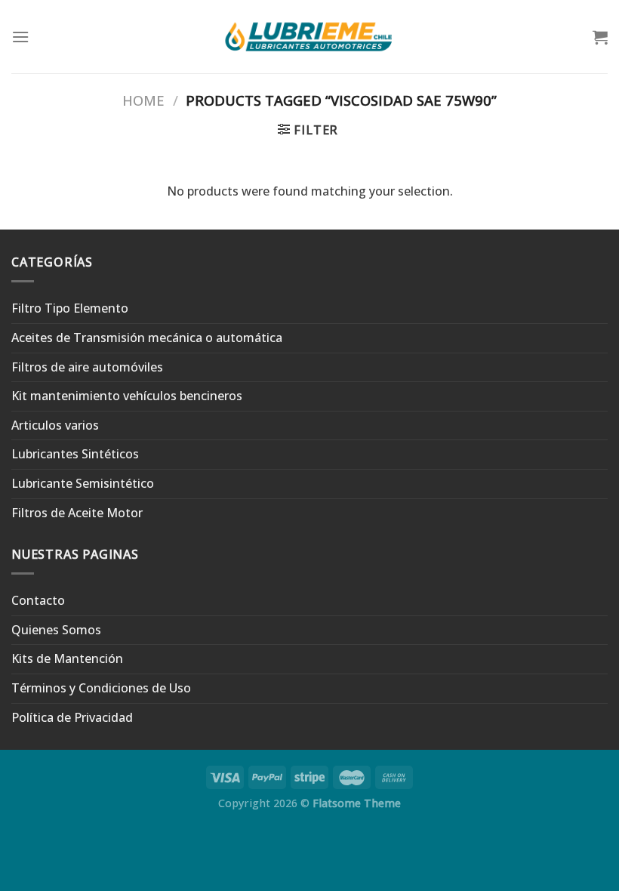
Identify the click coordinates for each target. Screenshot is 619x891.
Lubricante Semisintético (82, 483)
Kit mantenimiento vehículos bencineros (126, 395)
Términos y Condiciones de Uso (101, 688)
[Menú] (20, 36)
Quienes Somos (56, 629)
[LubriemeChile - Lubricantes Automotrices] (309, 36)
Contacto (38, 600)
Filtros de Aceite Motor (77, 512)
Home (143, 100)
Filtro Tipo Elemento (69, 308)
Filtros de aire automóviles (87, 367)
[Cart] (600, 37)
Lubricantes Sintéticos (75, 454)
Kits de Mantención (67, 658)
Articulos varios (55, 425)
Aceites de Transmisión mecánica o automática (146, 337)
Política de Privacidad (72, 717)
